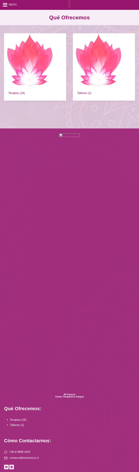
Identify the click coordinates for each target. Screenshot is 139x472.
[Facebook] (6, 467)
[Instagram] (11, 467)
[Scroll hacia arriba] (130, 456)
